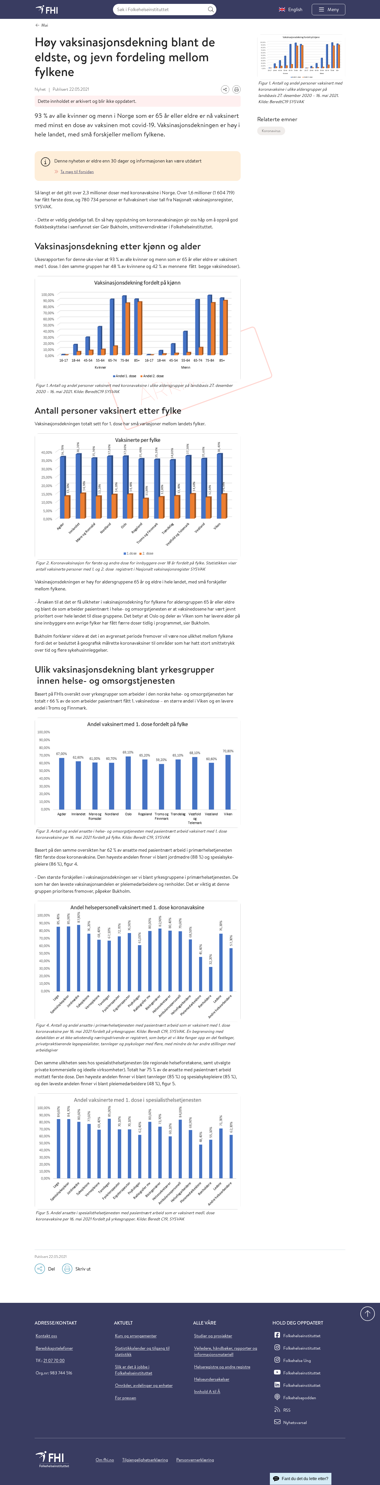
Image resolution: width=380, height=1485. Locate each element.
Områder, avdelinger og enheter (144, 1385)
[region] (144, 166)
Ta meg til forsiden (77, 171)
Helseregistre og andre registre (222, 1366)
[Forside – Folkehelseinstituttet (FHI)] (47, 9)
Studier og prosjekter (213, 1335)
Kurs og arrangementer (136, 1335)
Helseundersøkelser (211, 1379)
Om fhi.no (105, 1460)
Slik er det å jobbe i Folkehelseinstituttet (133, 1370)
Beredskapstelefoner (54, 1348)
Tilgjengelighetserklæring (145, 1460)
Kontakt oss (46, 1335)
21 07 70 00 (54, 1360)
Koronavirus (271, 130)
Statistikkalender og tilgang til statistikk (142, 1351)
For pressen (125, 1398)
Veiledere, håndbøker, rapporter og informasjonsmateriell (225, 1351)
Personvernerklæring (195, 1460)
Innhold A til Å (207, 1391)
